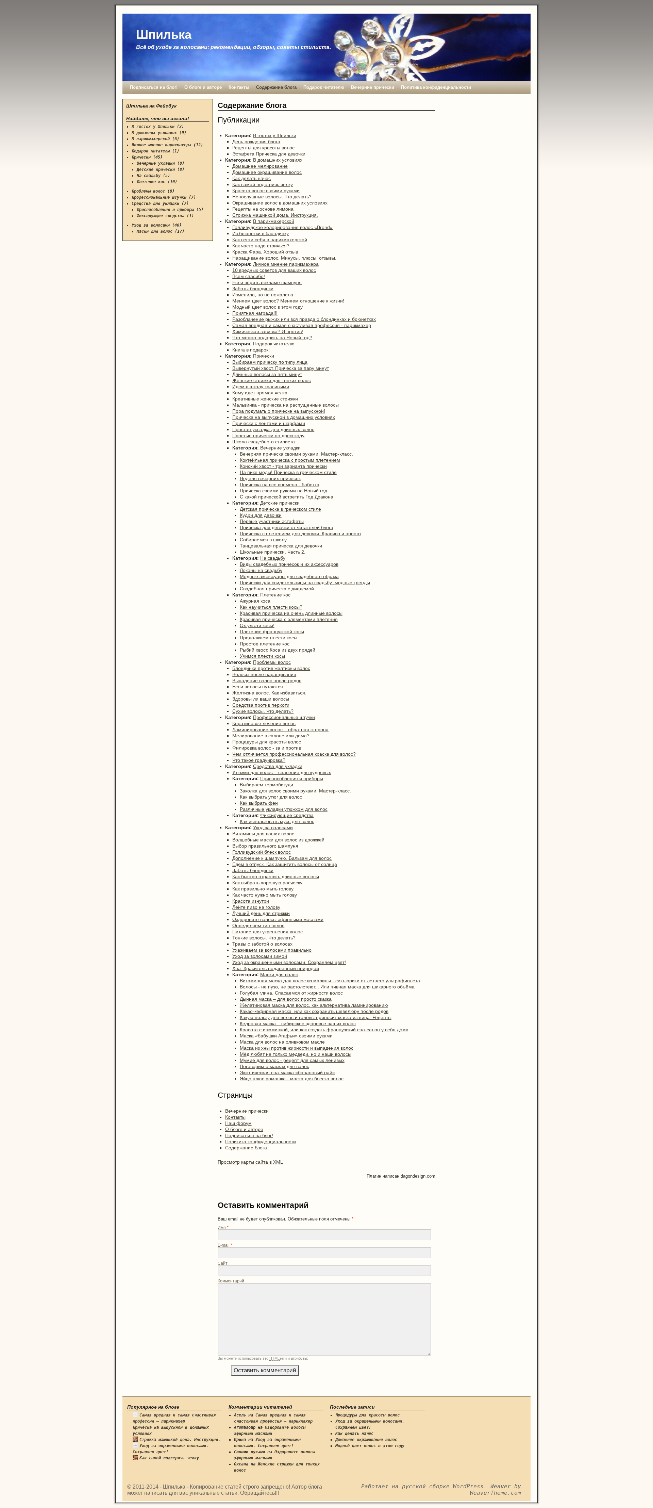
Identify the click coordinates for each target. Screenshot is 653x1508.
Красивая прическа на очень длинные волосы (291, 613)
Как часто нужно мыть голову (264, 895)
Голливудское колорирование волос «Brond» (282, 227)
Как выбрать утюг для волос (271, 797)
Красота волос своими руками (266, 190)
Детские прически (280, 503)
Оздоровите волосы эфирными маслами (277, 919)
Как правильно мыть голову (263, 888)
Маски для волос (279, 974)
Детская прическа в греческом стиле (280, 509)
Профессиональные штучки (284, 717)
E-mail (225, 1245)
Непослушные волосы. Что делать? (272, 196)
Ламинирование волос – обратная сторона (280, 729)
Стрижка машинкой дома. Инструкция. (275, 215)
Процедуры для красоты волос (266, 741)
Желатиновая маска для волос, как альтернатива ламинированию (314, 1005)
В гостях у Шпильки (274, 135)
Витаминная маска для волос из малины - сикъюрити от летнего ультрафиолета (330, 980)
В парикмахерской (273, 221)
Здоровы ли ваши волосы (260, 699)
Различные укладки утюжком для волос (284, 809)
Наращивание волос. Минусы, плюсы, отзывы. (284, 258)
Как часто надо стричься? (260, 245)
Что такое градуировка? (258, 760)
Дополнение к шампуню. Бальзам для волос (282, 858)
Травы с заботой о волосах (262, 944)
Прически (263, 356)
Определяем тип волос (258, 925)
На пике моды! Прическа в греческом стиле (288, 472)
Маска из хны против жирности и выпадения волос (296, 1048)
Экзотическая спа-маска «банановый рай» (287, 1072)
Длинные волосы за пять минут (267, 374)
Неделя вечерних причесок (270, 478)
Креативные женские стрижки (265, 398)
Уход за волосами (273, 827)
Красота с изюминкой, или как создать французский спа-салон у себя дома (324, 1029)
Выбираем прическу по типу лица (269, 362)
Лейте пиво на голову (256, 907)
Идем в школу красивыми (260, 386)
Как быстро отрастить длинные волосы (275, 876)
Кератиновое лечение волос (264, 723)
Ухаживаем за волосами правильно (272, 950)
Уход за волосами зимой (259, 956)
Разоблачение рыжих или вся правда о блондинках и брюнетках (304, 319)
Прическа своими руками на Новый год (283, 490)
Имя (223, 1227)
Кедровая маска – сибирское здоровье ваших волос (298, 1023)
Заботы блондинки (252, 288)
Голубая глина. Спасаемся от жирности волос (291, 993)
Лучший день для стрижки (261, 913)
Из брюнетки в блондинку (260, 233)
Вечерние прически (372, 87)
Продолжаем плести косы (268, 637)
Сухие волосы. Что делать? (263, 711)
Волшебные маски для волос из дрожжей (278, 839)
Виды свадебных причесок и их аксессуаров (289, 564)
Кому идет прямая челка (259, 392)
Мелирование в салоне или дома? (270, 735)
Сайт (223, 1263)
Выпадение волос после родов (266, 680)
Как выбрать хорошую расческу (267, 882)
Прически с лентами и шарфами (268, 423)
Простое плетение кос (264, 643)
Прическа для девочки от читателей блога (286, 527)
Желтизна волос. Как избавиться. (269, 692)
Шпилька (163, 35)
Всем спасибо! (248, 276)
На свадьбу (272, 558)
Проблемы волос (272, 662)
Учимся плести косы (262, 656)
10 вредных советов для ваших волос (274, 270)
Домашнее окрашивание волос (267, 172)
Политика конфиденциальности (436, 87)
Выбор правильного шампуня (265, 846)
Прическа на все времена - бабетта (279, 484)
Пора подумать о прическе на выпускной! (278, 411)
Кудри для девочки (261, 515)
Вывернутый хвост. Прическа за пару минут (280, 368)
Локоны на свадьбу (261, 570)
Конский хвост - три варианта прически (283, 466)
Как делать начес (251, 178)
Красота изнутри (250, 901)
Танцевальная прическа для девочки (281, 545)
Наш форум (238, 1123)
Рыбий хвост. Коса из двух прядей (277, 650)
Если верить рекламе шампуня (267, 282)
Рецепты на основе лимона (263, 209)
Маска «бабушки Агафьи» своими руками (286, 1035)
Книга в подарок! (251, 350)
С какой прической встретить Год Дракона (286, 496)
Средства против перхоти (260, 705)
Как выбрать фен (259, 803)
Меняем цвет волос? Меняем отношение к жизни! (288, 301)
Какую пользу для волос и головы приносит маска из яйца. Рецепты (315, 1017)
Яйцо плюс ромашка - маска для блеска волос (292, 1078)
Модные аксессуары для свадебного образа (289, 576)
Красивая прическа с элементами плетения (289, 619)
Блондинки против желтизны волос (271, 668)
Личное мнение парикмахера (286, 264)
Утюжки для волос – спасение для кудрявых (281, 772)
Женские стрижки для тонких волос (271, 380)
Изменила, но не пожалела (262, 294)
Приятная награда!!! (255, 313)
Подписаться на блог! (154, 87)
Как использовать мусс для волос (277, 821)
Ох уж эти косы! (257, 625)
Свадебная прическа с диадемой (277, 588)
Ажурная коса (255, 601)
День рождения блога (256, 141)
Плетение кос (275, 594)
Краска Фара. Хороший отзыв (265, 252)
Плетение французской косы (272, 631)
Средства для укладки (277, 766)
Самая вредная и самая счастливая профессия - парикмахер (301, 325)
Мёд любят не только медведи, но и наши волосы (295, 1054)
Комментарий (231, 1281)
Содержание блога (276, 87)
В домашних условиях (277, 160)
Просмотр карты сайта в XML (250, 1162)
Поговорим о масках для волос (274, 1066)
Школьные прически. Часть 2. (272, 552)
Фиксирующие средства (287, 815)
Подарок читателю (323, 87)
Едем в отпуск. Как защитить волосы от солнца (284, 864)
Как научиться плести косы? (271, 607)
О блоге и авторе (203, 87)
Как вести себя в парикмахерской (269, 239)
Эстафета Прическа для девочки (268, 154)
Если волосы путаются (257, 686)
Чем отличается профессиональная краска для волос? (294, 754)
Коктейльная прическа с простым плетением (290, 460)
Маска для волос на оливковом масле (282, 1042)
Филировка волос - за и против (266, 748)
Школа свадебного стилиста (263, 441)
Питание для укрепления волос (267, 931)
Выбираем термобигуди (266, 784)
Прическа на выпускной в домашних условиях (283, 417)
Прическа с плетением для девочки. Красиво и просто (300, 533)
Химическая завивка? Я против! (267, 331)
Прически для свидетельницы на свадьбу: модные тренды (305, 582)
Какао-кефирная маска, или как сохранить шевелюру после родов (314, 1011)
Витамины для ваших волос (263, 833)
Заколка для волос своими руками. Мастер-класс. (295, 790)
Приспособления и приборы (291, 778)
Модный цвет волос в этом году (267, 307)
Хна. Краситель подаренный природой (275, 968)
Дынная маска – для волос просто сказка (286, 999)
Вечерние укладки (280, 447)
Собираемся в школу (263, 539)
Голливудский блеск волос (261, 852)
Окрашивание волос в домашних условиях (280, 203)
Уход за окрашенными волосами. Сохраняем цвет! (289, 962)
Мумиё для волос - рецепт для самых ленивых (292, 1060)
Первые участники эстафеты (272, 521)
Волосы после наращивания (264, 674)
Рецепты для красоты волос (263, 147)
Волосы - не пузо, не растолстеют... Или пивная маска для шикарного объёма (327, 986)
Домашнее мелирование (260, 166)
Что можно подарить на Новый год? (272, 337)
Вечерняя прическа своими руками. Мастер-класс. (296, 454)
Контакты (239, 87)
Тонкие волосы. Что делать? (264, 937)
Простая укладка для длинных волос (273, 429)
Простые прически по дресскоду (268, 435)
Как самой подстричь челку (262, 184)
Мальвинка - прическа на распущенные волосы (285, 405)
